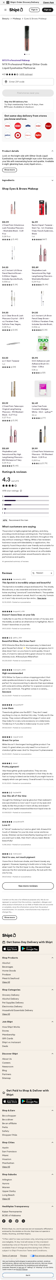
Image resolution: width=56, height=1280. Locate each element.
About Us (7, 1059)
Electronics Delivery (12, 1006)
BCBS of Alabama (11, 1215)
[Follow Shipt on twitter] (23, 1221)
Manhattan (8, 1163)
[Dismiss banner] (3, 2)
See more (41, 598)
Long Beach (8, 1195)
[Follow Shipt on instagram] (10, 1221)
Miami (5, 1155)
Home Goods (9, 971)
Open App (48, 2)
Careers (6, 1063)
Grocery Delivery (10, 995)
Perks (5, 1127)
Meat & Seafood (10, 978)
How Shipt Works (11, 1027)
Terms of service (9, 1256)
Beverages (7, 967)
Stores (5, 1031)
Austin (5, 1148)
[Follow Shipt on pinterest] (16, 1221)
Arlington (7, 1180)
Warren (6, 1187)
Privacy (23, 1256)
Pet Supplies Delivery (13, 1003)
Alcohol (6, 963)
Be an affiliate (9, 1123)
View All (6, 982)
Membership (8, 1035)
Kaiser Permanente (12, 1212)
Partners (6, 1074)
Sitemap (6, 1078)
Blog (4, 1070)
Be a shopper (9, 1116)
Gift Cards (7, 1038)
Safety (5, 1131)
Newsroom (7, 1067)
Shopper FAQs (9, 1135)
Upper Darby (9, 1191)
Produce (6, 974)
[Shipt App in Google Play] (30, 949)
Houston (6, 1159)
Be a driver (7, 1120)
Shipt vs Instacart (11, 1042)
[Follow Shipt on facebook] (3, 1221)
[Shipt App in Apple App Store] (10, 949)
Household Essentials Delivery (17, 1010)
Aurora (5, 1183)
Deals (5, 1046)
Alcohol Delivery (10, 999)
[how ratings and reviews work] (21, 491)
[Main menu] (5, 10)
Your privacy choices (44, 1256)
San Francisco (9, 1151)
